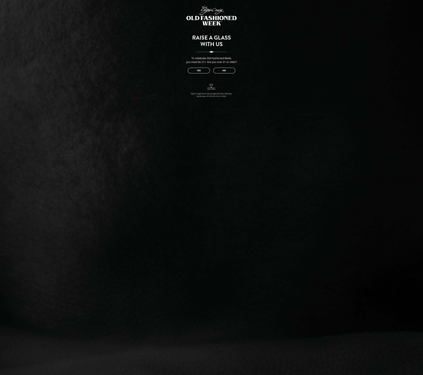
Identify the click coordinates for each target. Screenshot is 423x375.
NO (224, 70)
